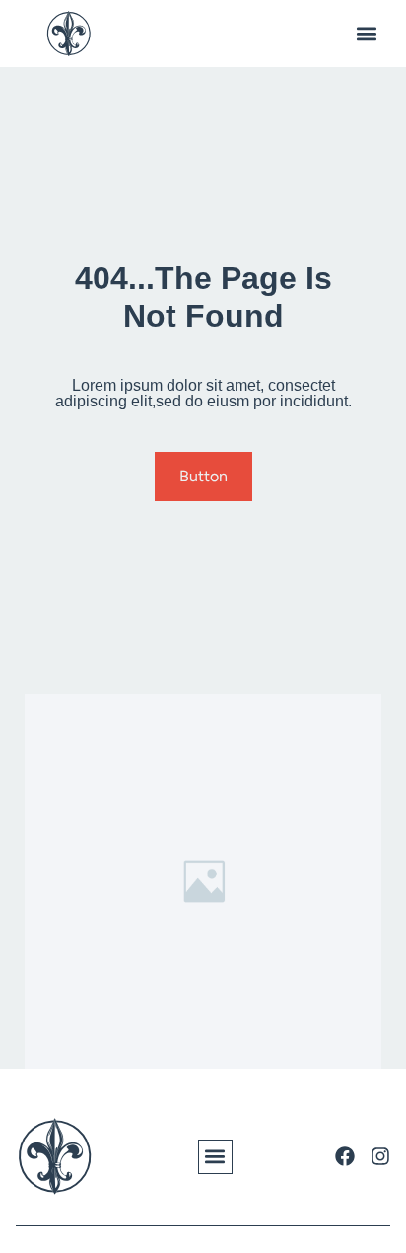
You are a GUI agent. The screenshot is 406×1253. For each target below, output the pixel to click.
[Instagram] (380, 1156)
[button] (366, 34)
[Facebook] (345, 1156)
